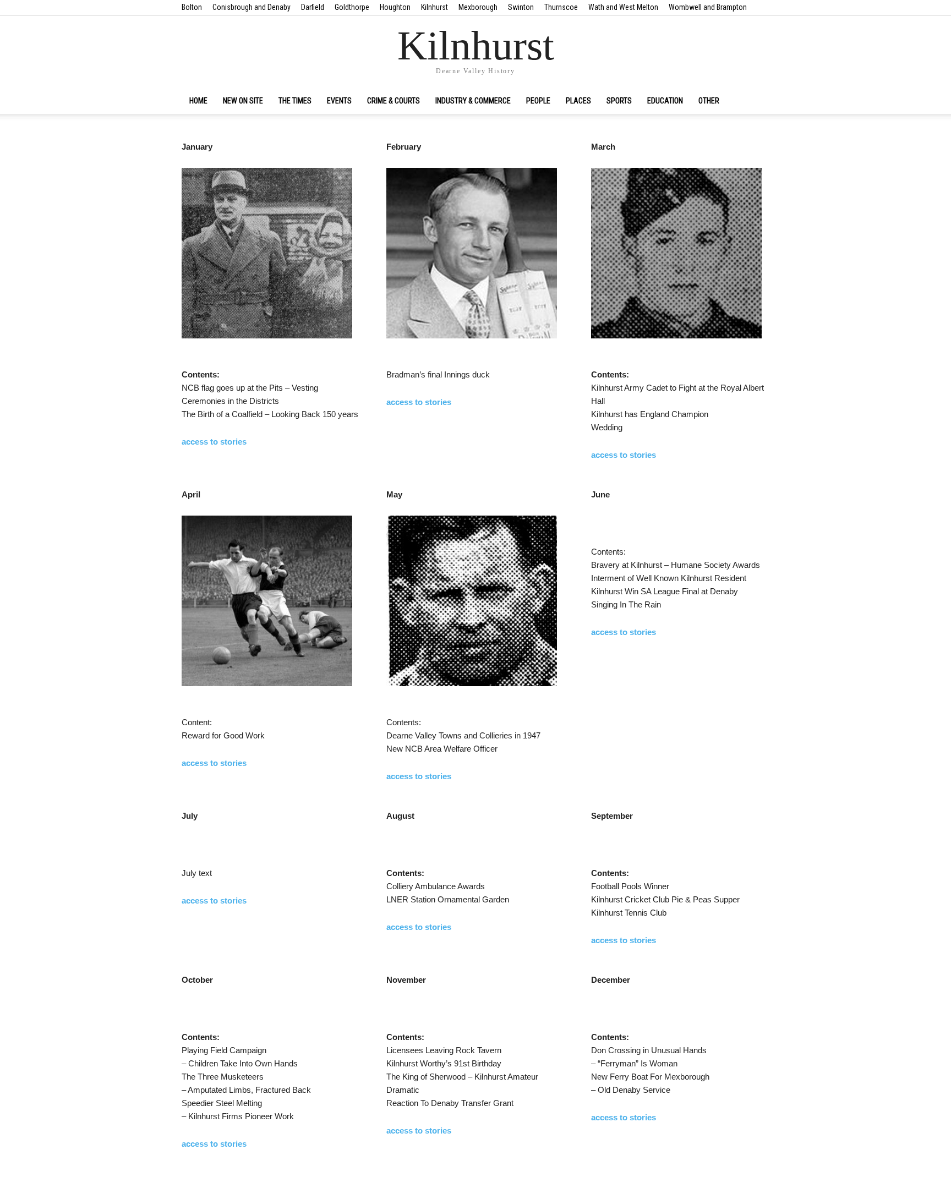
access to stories (214, 441)
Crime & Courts (393, 100)
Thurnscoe (561, 7)
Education (665, 100)
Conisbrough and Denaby (251, 7)
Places (578, 100)
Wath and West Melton (623, 7)
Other (708, 100)
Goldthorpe (352, 7)
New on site (243, 100)
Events (339, 100)
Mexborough (478, 7)
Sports (619, 100)
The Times (294, 100)
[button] (756, 101)
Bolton (192, 7)
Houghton (395, 7)
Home (198, 100)
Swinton (521, 7)
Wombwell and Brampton (708, 7)
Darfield (312, 7)
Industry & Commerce (473, 100)
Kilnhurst (434, 7)
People (538, 100)
